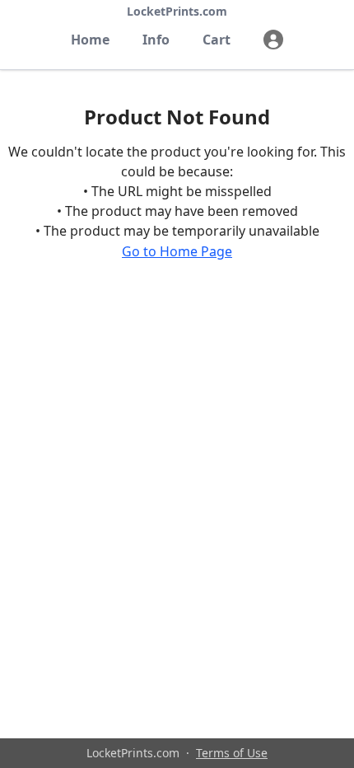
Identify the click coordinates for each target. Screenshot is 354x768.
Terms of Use (232, 753)
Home (90, 39)
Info (156, 39)
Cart (217, 39)
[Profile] (273, 39)
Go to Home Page (177, 251)
